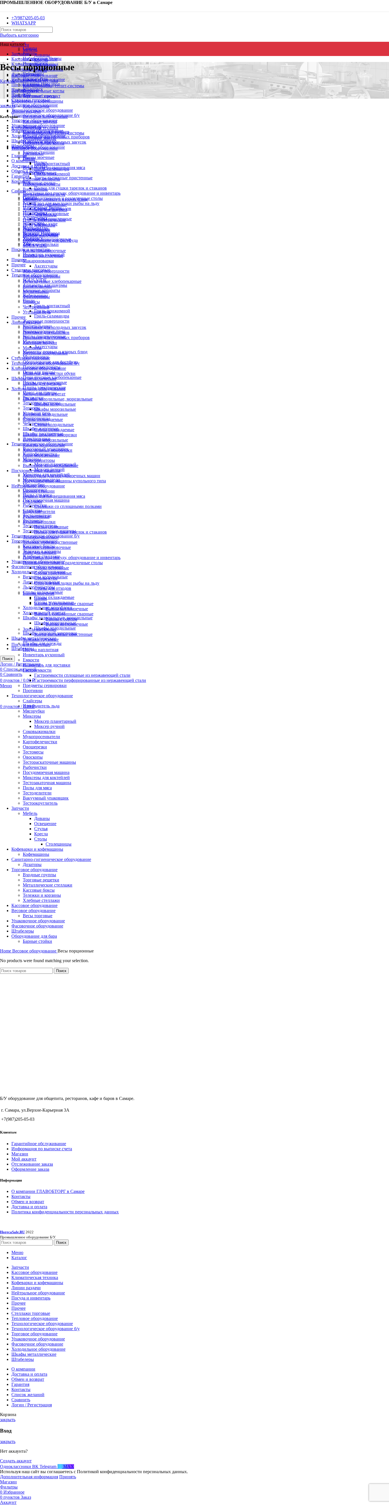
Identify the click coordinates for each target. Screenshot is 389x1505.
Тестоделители (37, 792)
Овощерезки (35, 746)
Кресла (41, 833)
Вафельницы (35, 189)
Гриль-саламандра (51, 316)
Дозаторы (32, 864)
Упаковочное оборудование (38, 920)
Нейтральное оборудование (38, 485)
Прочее (18, 264)
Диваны (42, 55)
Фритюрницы (36, 296)
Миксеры (32, 716)
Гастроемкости (37, 670)
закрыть (7, 105)
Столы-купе (46, 578)
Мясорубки (34, 711)
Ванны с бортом (61, 618)
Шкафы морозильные (55, 409)
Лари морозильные (41, 455)
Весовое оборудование (33, 910)
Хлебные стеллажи (41, 900)
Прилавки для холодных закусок (54, 327)
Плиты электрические (44, 219)
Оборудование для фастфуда (50, 240)
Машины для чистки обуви (49, 373)
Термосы (31, 408)
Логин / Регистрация (31, 1404)
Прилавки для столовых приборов (56, 337)
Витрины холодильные (45, 352)
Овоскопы (33, 757)
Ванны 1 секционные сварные (63, 613)
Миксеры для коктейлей (46, 777)
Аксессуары (46, 346)
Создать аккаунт (16, 1460)
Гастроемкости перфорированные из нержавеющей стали (90, 680)
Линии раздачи (26, 322)
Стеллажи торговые (30, 358)
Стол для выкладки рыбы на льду (66, 583)
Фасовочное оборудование (37, 925)
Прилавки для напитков (46, 332)
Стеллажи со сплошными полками (68, 506)
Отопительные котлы (43, 90)
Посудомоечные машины (35, 470)
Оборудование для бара (34, 936)
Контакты (20, 1196)
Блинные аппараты (41, 179)
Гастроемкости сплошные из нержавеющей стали (82, 675)
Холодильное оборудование (38, 388)
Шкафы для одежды (42, 383)
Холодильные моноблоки (47, 450)
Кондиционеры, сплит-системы (53, 85)
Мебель (30, 49)
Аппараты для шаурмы (45, 209)
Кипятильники (37, 286)
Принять (67, 1476)
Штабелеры (22, 931)
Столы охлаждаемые (54, 597)
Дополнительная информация (29, 1476)
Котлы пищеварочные (44, 250)
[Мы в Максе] (2, 8)
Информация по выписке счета (41, 1148)
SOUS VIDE (35, 245)
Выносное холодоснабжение (50, 465)
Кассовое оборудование (34, 905)
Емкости (31, 659)
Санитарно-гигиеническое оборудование (51, 859)
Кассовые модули (40, 342)
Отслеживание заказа (32, 1164)
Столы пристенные (53, 572)
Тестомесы (33, 752)
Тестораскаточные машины (49, 762)
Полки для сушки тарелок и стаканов (70, 188)
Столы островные (51, 567)
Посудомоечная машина (46, 500)
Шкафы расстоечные (43, 255)
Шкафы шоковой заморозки (50, 434)
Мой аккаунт (23, 1159)
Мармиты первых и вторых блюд (55, 199)
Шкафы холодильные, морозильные (58, 399)
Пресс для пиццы (40, 214)
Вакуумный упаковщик (46, 798)
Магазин (19, 1153)
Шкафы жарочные (40, 235)
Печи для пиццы (39, 225)
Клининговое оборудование (38, 368)
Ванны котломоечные (67, 608)
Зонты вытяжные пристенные (63, 177)
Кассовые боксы (39, 890)
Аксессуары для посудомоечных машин (61, 475)
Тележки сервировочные (47, 547)
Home (6, 950)
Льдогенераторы (39, 460)
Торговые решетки (41, 879)
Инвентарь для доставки (46, 665)
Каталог (8, 81)
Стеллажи (32, 501)
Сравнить (20, 1399)
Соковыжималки (39, 731)
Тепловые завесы (39, 138)
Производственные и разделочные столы (63, 562)
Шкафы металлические (33, 378)
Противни (33, 690)
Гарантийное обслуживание (38, 1143)
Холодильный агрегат (44, 393)
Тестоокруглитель (40, 803)
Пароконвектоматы (41, 184)
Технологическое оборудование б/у (45, 363)
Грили (29, 158)
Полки (40, 598)
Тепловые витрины (41, 276)
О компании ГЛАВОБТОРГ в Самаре (48, 1191)
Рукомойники (36, 516)
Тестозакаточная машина (47, 782)
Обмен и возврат (27, 1201)
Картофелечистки (40, 741)
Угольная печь (37, 312)
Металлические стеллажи (47, 885)
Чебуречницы (36, 306)
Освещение (45, 823)
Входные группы (39, 874)
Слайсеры (32, 700)
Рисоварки (33, 153)
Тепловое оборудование (34, 148)
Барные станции (39, 491)
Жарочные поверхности (46, 321)
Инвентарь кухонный (44, 654)
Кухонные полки (39, 521)
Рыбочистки (35, 767)
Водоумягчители (39, 511)
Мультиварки (36, 291)
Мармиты (32, 347)
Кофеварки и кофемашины (37, 849)
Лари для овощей (39, 552)
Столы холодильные (54, 424)
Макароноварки (38, 260)
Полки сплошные (51, 526)
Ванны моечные (38, 157)
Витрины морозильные (45, 439)
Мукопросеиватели (41, 736)
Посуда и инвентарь (30, 644)
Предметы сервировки (45, 685)
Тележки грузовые (41, 639)
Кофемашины (36, 854)
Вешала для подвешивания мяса (54, 496)
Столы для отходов (52, 588)
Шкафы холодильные (55, 404)
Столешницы (58, 844)
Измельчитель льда (41, 705)
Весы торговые (37, 915)
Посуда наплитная (40, 649)
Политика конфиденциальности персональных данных (65, 1211)
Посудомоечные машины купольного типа (64, 480)
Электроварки (36, 230)
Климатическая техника (34, 127)
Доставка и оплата (29, 1206)
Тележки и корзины (42, 895)
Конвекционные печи (44, 194)
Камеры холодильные (44, 445)
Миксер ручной (49, 726)
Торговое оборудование (34, 869)
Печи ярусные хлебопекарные (52, 281)
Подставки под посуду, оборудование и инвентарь (71, 193)
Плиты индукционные (45, 204)
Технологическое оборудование (42, 695)
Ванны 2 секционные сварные (63, 603)
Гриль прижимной (52, 310)
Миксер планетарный (55, 721)
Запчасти (20, 808)
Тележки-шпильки (41, 537)
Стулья (41, 828)
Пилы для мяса (37, 787)
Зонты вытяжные (39, 629)
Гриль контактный (52, 305)
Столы (40, 838)
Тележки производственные (50, 542)
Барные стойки (37, 941)
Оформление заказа (30, 1169)
